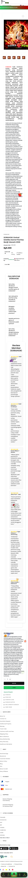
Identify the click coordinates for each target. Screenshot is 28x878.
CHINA (1, 832)
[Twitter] (10, 870)
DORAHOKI (8, 67)
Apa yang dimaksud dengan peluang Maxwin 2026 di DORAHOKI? (14, 332)
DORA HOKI (8, 697)
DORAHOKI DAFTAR (10, 702)
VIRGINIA (2, 835)
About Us (2, 716)
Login (8, 875)
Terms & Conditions (6, 864)
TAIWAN (2, 827)
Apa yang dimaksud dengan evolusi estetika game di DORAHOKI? (14, 287)
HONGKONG (3, 820)
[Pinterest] (13, 870)
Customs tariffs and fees (7, 731)
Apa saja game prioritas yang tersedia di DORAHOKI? (13, 298)
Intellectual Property (5, 724)
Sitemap (2, 726)
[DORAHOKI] (7, 2)
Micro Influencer (4, 736)
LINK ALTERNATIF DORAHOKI (12, 704)
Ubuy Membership (5, 739)
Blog (1, 764)
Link (19, 875)
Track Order (3, 729)
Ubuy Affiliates (4, 771)
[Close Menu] (1, 3)
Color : (7, 264)
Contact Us (3, 718)
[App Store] (4, 849)
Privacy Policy (18, 864)
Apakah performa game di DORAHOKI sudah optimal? (14, 321)
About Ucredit (4, 769)
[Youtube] (7, 870)
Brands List (3, 756)
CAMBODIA (3, 830)
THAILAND (2, 817)
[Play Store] (13, 849)
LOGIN (14, 687)
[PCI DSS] (3, 857)
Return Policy (3, 761)
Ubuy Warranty (4, 741)
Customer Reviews (5, 758)
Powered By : (6, 259)
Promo (3, 875)
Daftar (14, 875)
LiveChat (24, 875)
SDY (1, 825)
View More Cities (4, 837)
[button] (23, 16)
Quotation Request (5, 721)
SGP (1, 822)
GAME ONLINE (8, 707)
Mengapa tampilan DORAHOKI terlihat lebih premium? (12, 310)
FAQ (1, 766)
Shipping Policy (4, 734)
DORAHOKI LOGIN (9, 699)
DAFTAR (14, 683)
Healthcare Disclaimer (6, 744)
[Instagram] (4, 870)
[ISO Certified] (11, 857)
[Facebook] (1, 870)
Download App (4, 753)
